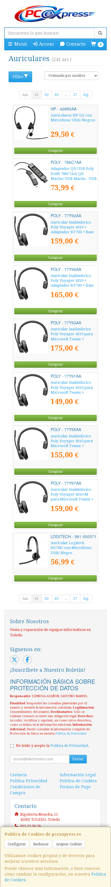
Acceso (46, 44)
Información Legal (78, 775)
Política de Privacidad (71, 733)
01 (37, 95)
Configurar (17, 844)
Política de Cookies (78, 781)
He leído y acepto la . (52, 745)
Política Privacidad (28, 781)
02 (47, 95)
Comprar (55, 151)
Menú (20, 44)
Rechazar (41, 844)
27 (75, 95)
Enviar (78, 759)
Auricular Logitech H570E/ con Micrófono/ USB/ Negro (71, 548)
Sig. (86, 95)
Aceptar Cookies (69, 844)
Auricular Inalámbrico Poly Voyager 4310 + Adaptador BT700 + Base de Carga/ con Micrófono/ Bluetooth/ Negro (73, 232)
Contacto (75, 44)
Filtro (18, 77)
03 (57, 95)
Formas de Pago (75, 787)
